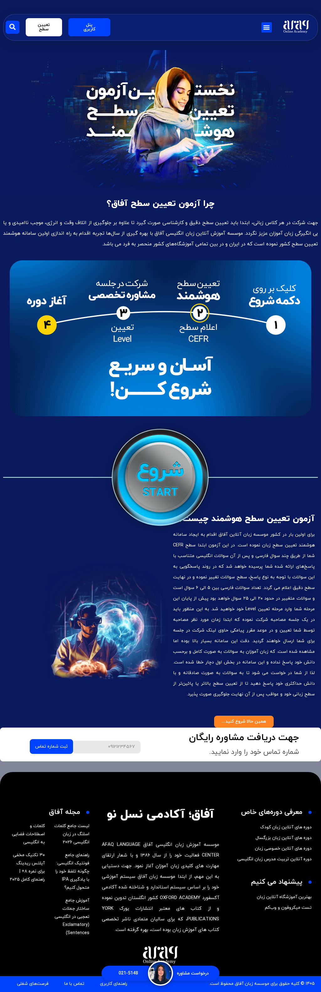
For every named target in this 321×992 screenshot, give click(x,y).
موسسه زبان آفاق (252, 984)
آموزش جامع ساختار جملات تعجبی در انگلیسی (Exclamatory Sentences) (72, 916)
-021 (128, 973)
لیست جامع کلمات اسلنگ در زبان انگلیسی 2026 (71, 834)
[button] (266, 27)
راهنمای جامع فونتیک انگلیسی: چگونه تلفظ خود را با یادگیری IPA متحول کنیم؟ (72, 871)
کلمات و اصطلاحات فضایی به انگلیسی (28, 834)
